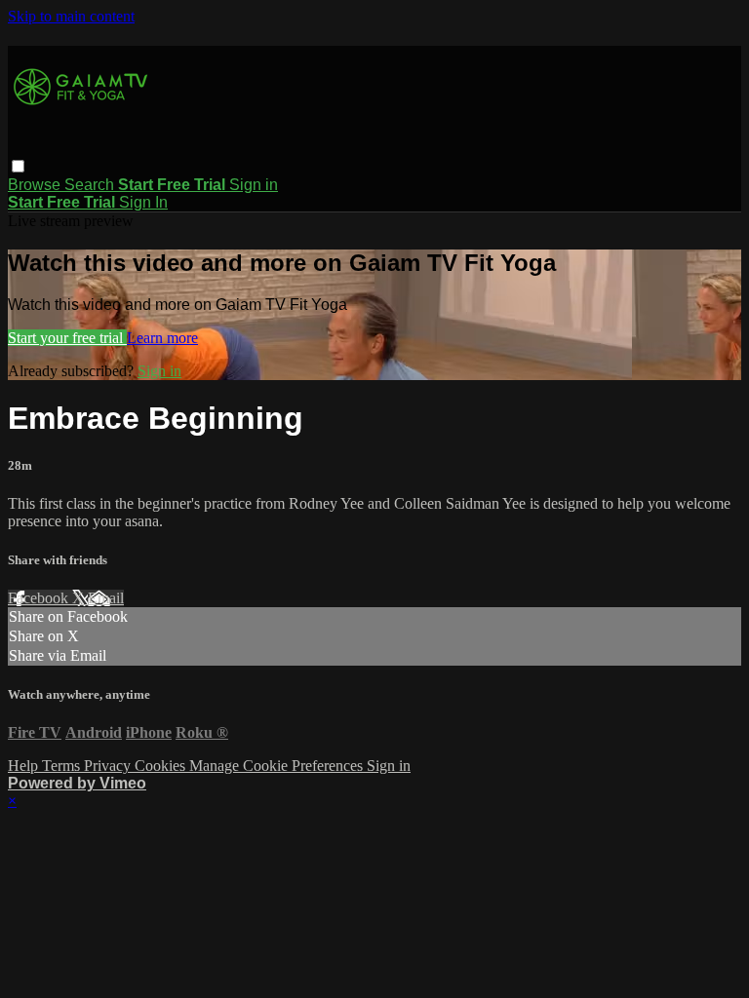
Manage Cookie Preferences (278, 765)
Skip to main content (71, 16)
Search (91, 184)
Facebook (40, 598)
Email (106, 598)
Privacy (109, 765)
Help (25, 765)
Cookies (162, 765)
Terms (63, 765)
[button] (18, 166)
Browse (36, 184)
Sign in (253, 184)
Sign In (143, 202)
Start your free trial (67, 337)
